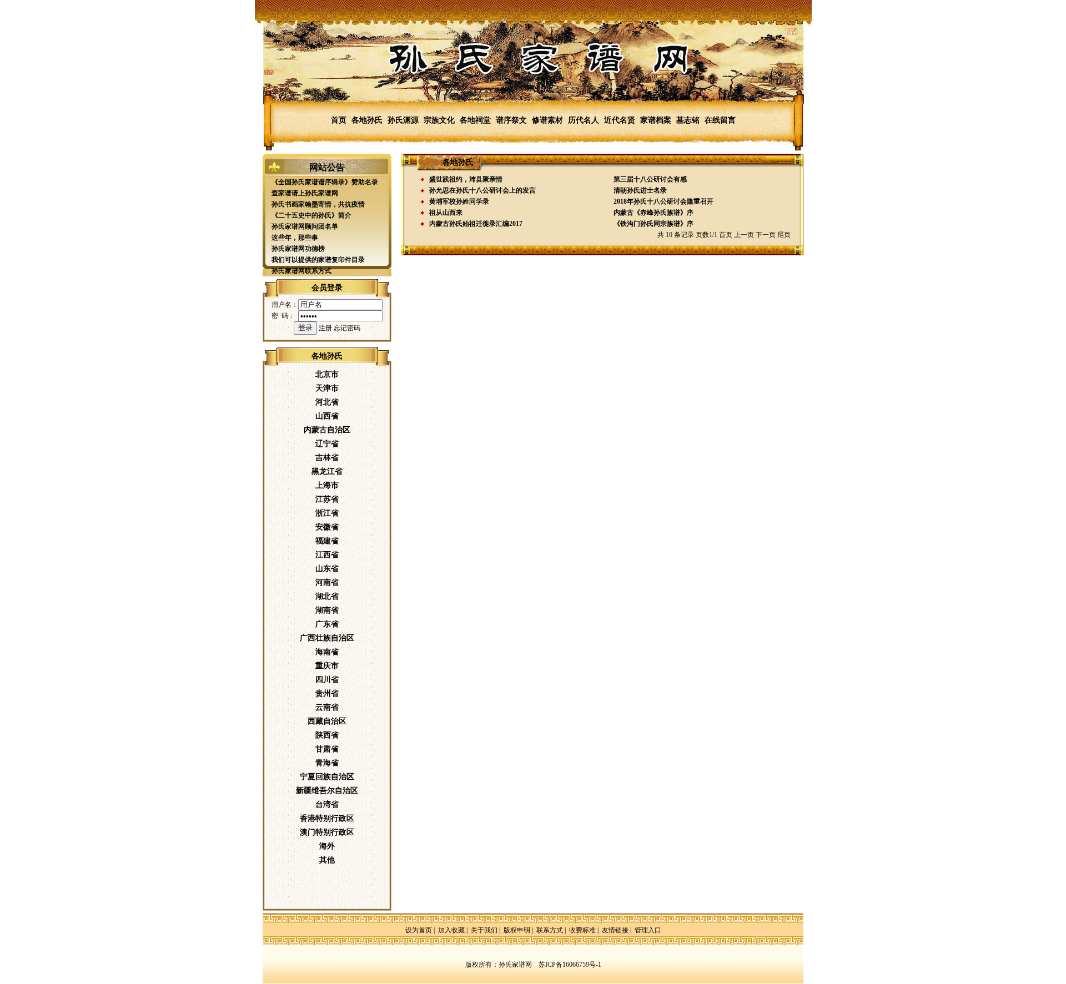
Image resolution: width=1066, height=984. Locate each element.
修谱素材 (547, 120)
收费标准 (582, 930)
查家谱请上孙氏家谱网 (304, 193)
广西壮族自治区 (327, 638)
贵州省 (327, 693)
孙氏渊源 (403, 120)
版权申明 (517, 930)
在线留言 (720, 120)
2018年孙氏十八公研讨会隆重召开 (663, 201)
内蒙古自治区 (327, 430)
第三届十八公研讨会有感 (650, 179)
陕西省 (327, 735)
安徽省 (327, 527)
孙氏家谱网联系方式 (301, 271)
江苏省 (327, 499)
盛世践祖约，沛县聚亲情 (465, 179)
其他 (327, 860)
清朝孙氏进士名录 (640, 190)
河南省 (327, 582)
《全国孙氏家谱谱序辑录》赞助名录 (324, 182)
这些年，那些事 (294, 237)
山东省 (327, 568)
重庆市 (327, 666)
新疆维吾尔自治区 (327, 790)
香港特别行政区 (327, 818)
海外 (327, 846)
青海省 (327, 763)
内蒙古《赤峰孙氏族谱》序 (653, 212)
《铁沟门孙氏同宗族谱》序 (653, 224)
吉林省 (327, 457)
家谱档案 (655, 120)
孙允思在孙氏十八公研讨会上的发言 (482, 190)
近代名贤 (619, 120)
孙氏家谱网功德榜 (298, 249)
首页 (338, 120)
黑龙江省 (327, 471)
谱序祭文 (511, 120)
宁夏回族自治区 (327, 777)
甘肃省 (327, 749)
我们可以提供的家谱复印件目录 (318, 260)
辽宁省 (327, 444)
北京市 (327, 374)
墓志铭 (688, 120)
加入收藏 (451, 930)
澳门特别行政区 (327, 832)
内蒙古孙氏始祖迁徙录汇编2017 (475, 224)
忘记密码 (347, 328)
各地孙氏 (367, 120)
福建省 (327, 541)
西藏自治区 (327, 721)
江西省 (327, 555)
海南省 (327, 652)
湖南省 (327, 610)
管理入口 (648, 930)
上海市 (327, 485)
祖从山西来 (445, 212)
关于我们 (484, 930)
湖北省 (327, 596)
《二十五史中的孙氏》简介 (311, 215)
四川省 (327, 679)
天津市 (327, 388)
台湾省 (327, 804)
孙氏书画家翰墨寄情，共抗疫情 (318, 204)
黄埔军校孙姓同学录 (459, 201)
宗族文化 (439, 120)
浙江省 (327, 513)
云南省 (327, 707)
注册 (325, 328)
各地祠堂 (475, 120)
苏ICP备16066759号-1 (570, 964)
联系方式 (549, 930)
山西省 (327, 416)
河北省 (327, 402)
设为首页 (418, 930)
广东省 (327, 624)
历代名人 (583, 120)
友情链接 (615, 930)
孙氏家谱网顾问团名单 (304, 226)
